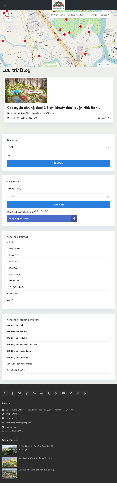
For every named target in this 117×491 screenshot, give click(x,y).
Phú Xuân (13, 268)
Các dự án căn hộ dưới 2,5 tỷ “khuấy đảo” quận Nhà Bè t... (53, 107)
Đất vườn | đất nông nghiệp (19, 363)
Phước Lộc (14, 280)
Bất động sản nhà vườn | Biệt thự (22, 344)
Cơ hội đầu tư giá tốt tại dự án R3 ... (35, 458)
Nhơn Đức (14, 261)
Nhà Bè (10, 242)
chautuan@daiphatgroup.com (18, 422)
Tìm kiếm (58, 163)
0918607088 (11, 414)
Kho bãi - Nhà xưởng (16, 370)
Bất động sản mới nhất (17, 338)
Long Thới (14, 255)
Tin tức (12, 118)
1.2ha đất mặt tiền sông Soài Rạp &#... (37, 446)
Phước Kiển (14, 274)
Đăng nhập (58, 204)
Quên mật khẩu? (41, 211)
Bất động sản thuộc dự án (19, 351)
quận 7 (10, 300)
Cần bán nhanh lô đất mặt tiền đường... (37, 469)
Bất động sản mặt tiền (17, 331)
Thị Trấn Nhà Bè (17, 287)
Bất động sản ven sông (17, 357)
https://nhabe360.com (15, 431)
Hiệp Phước (14, 248)
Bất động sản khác (15, 325)
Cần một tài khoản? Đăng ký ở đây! (21, 212)
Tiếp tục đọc (101, 118)
